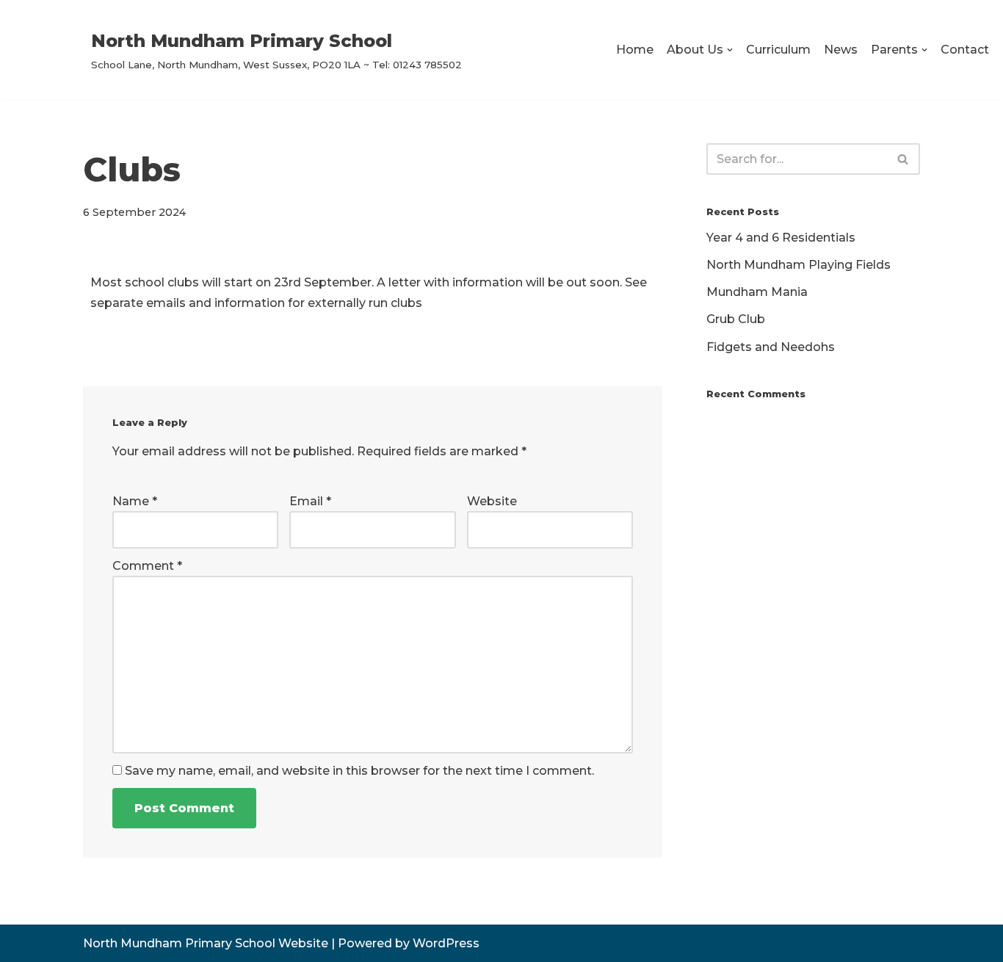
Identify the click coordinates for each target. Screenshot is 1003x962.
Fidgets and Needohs (770, 347)
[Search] (903, 159)
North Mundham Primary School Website (205, 943)
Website (492, 501)
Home (634, 50)
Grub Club (735, 319)
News (841, 50)
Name (134, 501)
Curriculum (778, 50)
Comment (147, 566)
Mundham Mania (757, 292)
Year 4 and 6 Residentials (780, 238)
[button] (730, 50)
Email (310, 501)
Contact (965, 50)
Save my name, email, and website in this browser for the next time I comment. (359, 771)
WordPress (446, 943)
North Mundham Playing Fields (798, 265)
